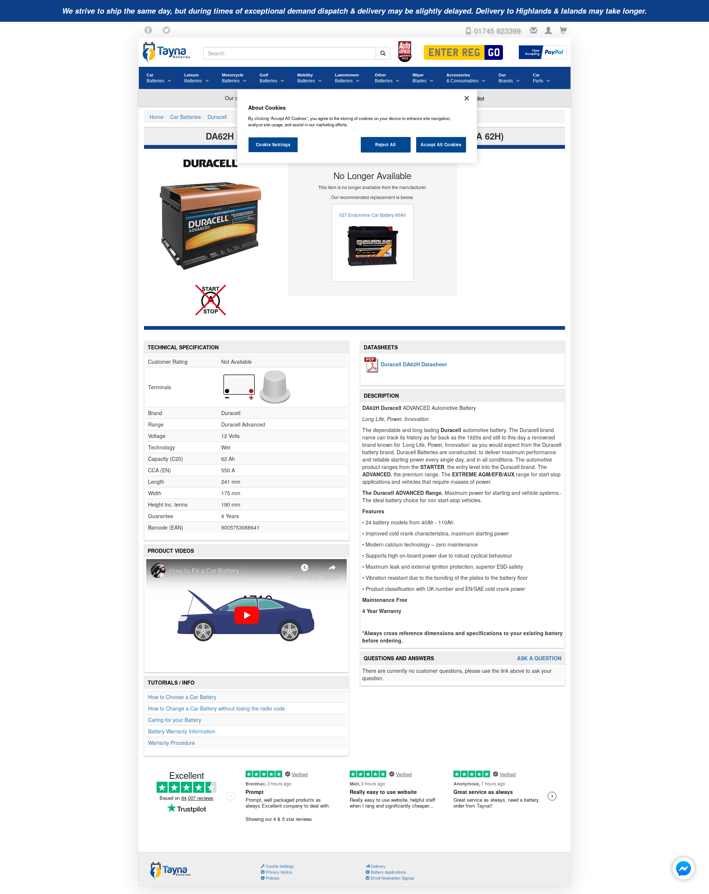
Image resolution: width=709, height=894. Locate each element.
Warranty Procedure (171, 742)
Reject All (385, 144)
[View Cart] (563, 30)
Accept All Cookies (441, 144)
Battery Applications (388, 872)
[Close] (467, 98)
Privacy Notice (278, 872)
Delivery (378, 866)
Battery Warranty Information (181, 731)
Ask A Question (539, 658)
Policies (272, 878)
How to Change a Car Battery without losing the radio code (216, 708)
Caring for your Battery (174, 719)
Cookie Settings (273, 144)
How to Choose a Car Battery (182, 697)
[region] (357, 126)
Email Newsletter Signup (392, 878)
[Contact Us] (533, 30)
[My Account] (548, 30)
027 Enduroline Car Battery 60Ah (372, 215)
